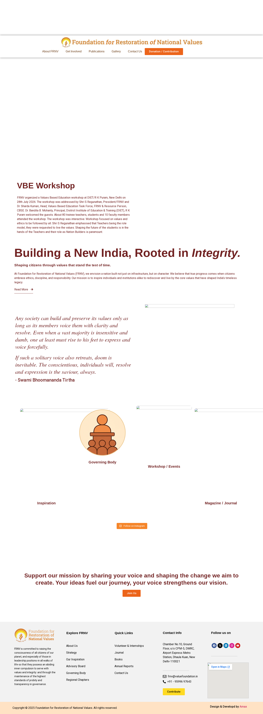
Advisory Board (75, 666)
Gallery (116, 51)
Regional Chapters (77, 679)
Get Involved (74, 51)
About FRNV (50, 51)
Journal (119, 652)
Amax (243, 706)
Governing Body (76, 673)
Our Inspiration (75, 659)
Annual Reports (124, 666)
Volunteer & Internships (129, 646)
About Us (72, 646)
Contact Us (135, 51)
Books (119, 659)
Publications (96, 51)
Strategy (71, 652)
